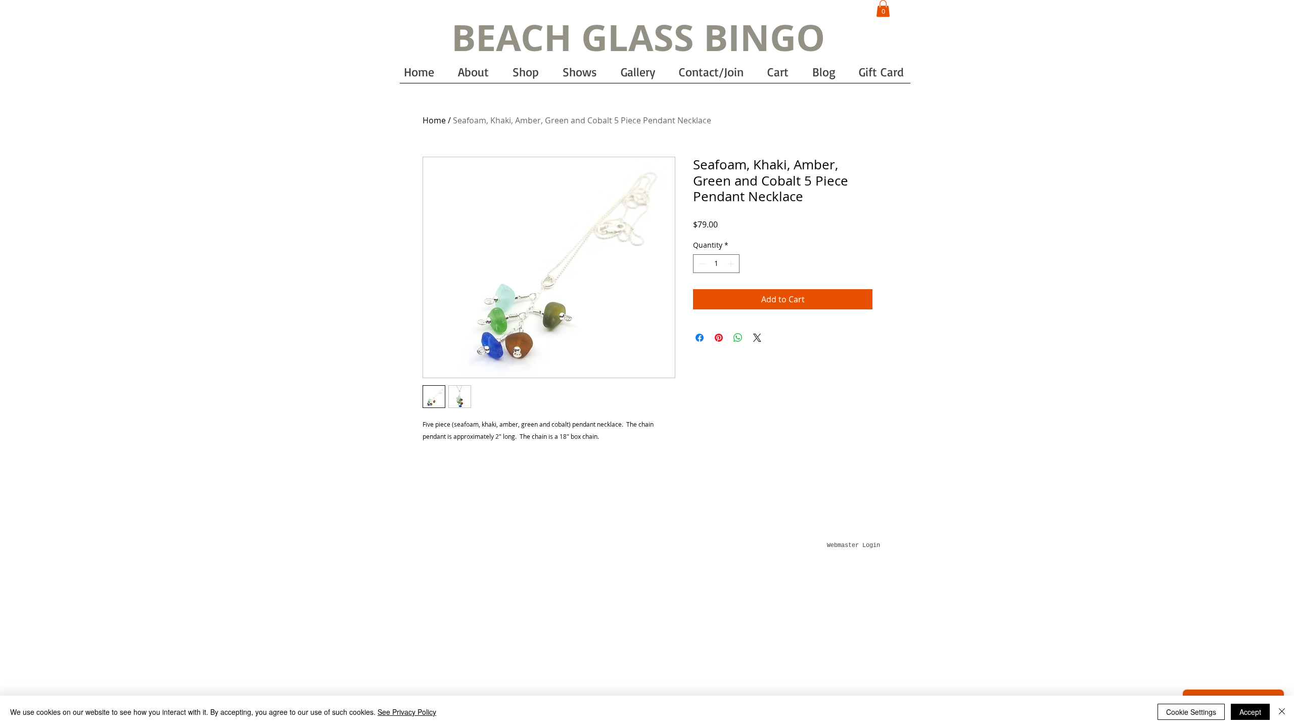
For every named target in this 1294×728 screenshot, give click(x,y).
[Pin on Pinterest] (719, 338)
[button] (883, 8)
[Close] (1282, 712)
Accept (1250, 712)
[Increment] (731, 263)
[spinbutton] (716, 263)
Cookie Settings (1191, 712)
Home (434, 120)
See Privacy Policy (407, 712)
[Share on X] (757, 338)
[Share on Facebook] (700, 338)
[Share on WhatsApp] (738, 338)
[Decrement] (701, 263)
